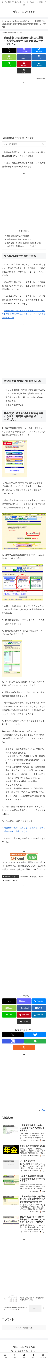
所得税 (34, 877)
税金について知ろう (11, 877)
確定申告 (25, 877)
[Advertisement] (24, 109)
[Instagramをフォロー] (13, 1041)
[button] (24, 70)
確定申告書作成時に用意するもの (20, 239)
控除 (41, 877)
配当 (15, 880)
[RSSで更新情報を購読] (24, 1047)
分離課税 (7, 880)
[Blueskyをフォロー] (35, 1034)
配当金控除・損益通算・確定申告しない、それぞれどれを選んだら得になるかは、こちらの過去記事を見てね (23, 314)
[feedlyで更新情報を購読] (35, 1041)
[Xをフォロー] (13, 1034)
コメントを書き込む (24, 1328)
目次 (21, 231)
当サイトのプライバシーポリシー (24, 1351)
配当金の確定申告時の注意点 (18, 236)
